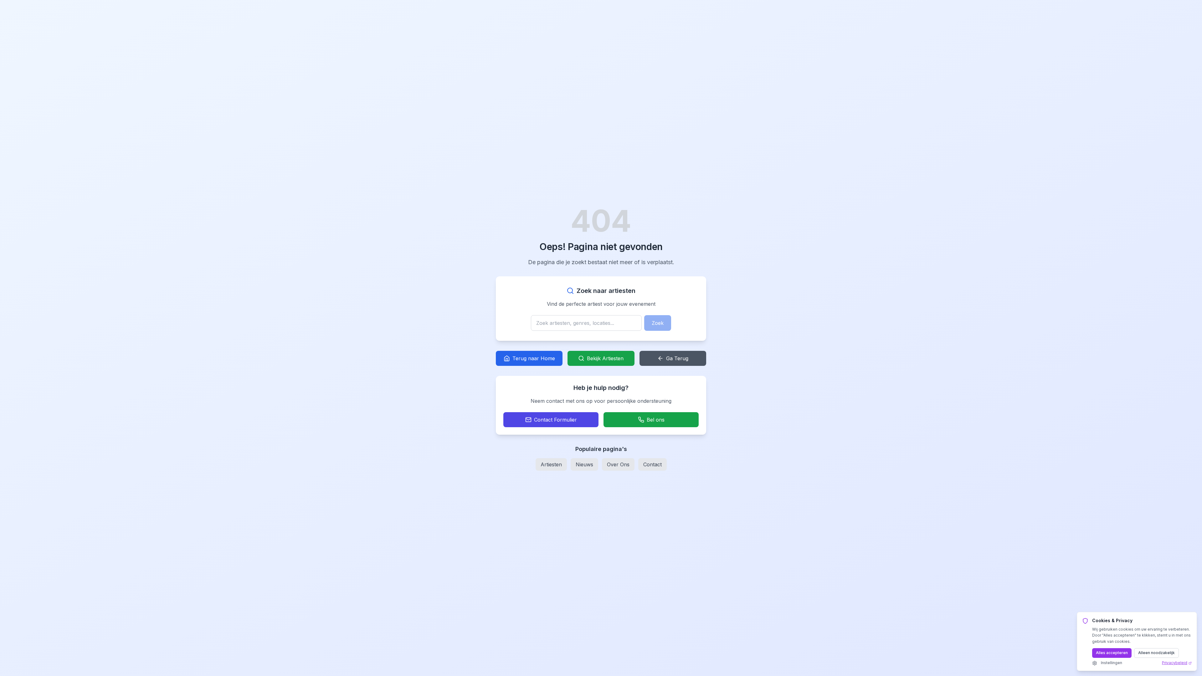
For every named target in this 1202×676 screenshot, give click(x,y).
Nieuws (584, 464)
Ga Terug (677, 358)
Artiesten (551, 464)
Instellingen (1111, 662)
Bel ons (656, 420)
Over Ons (618, 464)
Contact (652, 464)
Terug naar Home (533, 358)
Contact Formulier (555, 420)
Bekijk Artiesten (605, 358)
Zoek (658, 323)
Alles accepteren (1112, 652)
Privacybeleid (1174, 662)
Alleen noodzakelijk (1156, 652)
